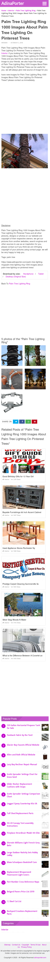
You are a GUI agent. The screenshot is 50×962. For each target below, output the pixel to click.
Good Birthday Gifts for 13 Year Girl (18, 476)
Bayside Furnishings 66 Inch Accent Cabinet (21, 512)
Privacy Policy (26, 947)
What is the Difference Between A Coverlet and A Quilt (26, 655)
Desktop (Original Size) (16, 276)
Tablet (41, 273)
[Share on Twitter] (15, 422)
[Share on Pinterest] (34, 422)
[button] (44, 3)
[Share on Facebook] (22, 422)
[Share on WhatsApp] (28, 422)
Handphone (28, 273)
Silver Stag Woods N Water (14, 619)
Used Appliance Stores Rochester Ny (18, 548)
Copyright (25, 944)
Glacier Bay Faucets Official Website (23, 745)
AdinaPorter (12, 3)
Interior (4, 43)
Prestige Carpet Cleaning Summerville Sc (20, 583)
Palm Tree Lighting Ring (19, 283)
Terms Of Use (35, 944)
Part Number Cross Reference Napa (23, 882)
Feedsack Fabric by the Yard (19, 735)
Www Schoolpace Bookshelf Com (22, 862)
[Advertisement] (25, 108)
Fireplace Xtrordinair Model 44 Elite (23, 833)
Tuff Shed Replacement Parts (20, 813)
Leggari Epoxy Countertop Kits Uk (22, 803)
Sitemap (7, 944)
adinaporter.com (40, 957)
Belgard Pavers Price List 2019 (20, 891)
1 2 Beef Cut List (14, 901)
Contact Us (16, 944)
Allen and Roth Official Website (21, 754)
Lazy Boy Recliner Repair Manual (22, 764)
